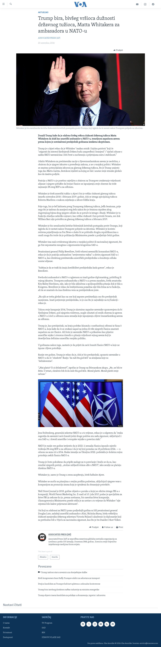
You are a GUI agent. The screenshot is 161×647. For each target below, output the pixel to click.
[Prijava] (112, 624)
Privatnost (7, 633)
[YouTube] (137, 4)
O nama (6, 623)
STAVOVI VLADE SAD (51, 638)
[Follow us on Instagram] (94, 624)
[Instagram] (145, 4)
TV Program (47, 623)
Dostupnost (8, 638)
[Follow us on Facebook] (82, 624)
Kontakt (6, 628)
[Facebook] (153, 4)
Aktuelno (43, 12)
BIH (43, 633)
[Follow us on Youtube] (100, 624)
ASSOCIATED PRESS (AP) (49, 38)
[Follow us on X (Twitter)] (88, 624)
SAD (44, 628)
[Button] (118, 50)
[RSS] (106, 624)
